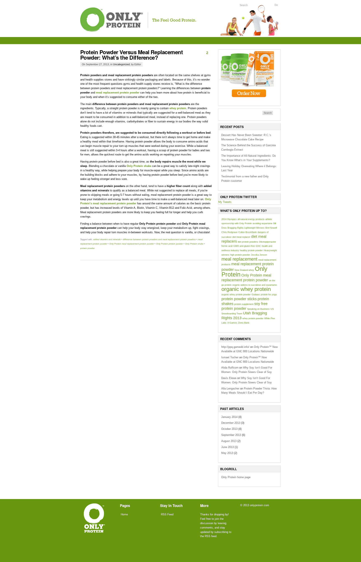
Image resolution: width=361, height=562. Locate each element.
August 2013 (228, 441)
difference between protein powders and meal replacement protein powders (159, 239)
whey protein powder (252, 318)
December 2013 (230, 422)
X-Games (232, 322)
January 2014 (229, 417)
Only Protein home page (235, 477)
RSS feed (210, 536)
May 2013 (227, 452)
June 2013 (227, 447)
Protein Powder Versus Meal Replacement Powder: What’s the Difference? (131, 54)
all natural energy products (251, 219)
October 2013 (229, 428)
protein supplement (243, 304)
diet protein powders (248, 242)
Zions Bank (243, 322)
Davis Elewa (228, 378)
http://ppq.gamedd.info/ (235, 346)
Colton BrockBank (247, 232)
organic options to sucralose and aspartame (254, 285)
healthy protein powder (251, 250)
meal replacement (239, 259)
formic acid (227, 246)
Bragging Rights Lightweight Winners (246, 228)
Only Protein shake (194, 244)
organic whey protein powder (236, 294)
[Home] (94, 530)
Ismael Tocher (229, 357)
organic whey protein (246, 289)
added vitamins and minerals (107, 239)
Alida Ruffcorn (229, 367)
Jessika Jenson (259, 254)
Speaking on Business (258, 309)
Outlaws (256, 294)
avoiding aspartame (262, 223)
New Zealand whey (244, 270)
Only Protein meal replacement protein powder (131, 244)
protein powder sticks (239, 299)
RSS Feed (167, 514)
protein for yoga (269, 294)
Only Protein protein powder (169, 244)
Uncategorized (121, 64)
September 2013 (231, 435)
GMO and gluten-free (244, 246)
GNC (258, 246)
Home (124, 514)
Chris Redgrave (229, 232)
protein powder (87, 248)
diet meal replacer (241, 237)
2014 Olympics (229, 219)
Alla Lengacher (230, 388)
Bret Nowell (271, 228)
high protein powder (240, 254)
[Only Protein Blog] (179, 34)
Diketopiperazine (267, 242)
